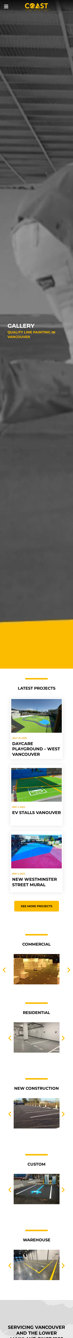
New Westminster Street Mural (34, 882)
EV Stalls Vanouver (36, 812)
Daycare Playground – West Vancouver (36, 749)
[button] (4, 969)
